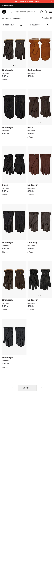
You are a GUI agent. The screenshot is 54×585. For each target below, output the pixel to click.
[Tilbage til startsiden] (4, 12)
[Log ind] (41, 11)
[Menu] (50, 11)
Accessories (6, 18)
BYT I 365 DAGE (7, 6)
